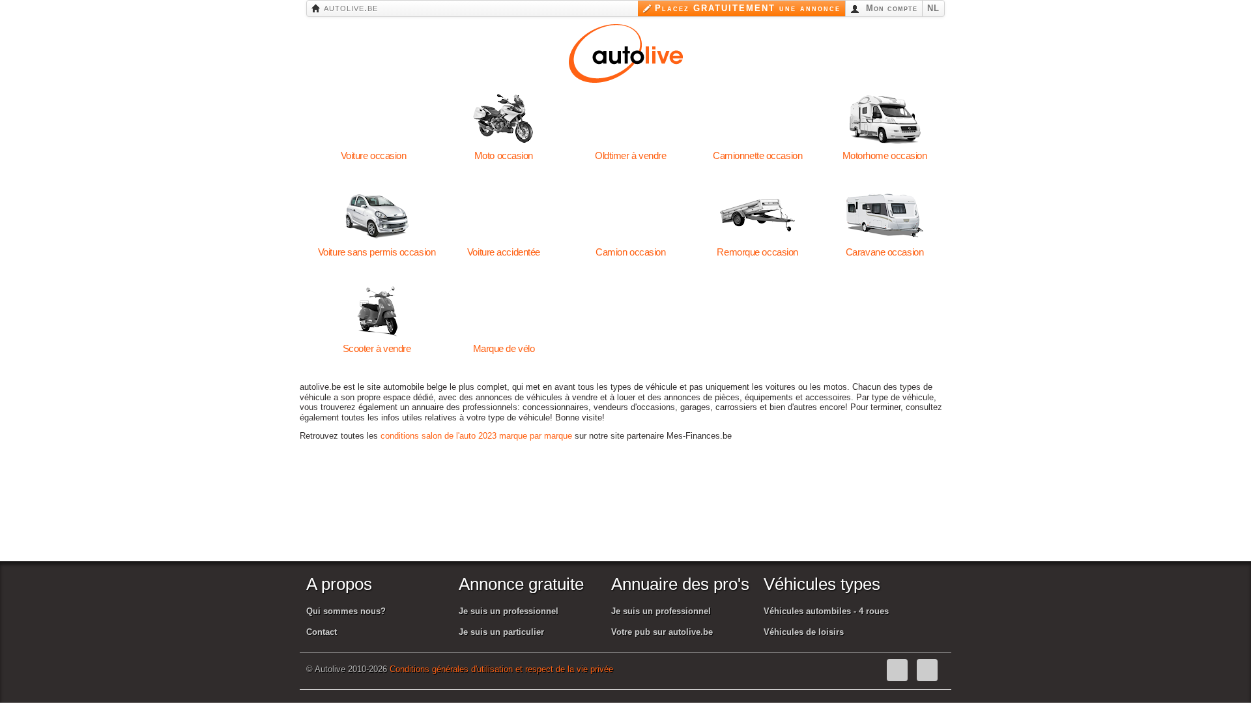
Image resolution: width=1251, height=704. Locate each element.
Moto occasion (503, 119)
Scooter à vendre (377, 312)
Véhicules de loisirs (804, 632)
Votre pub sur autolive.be (662, 632)
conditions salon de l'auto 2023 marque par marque (476, 436)
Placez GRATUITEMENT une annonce (748, 8)
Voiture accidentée (503, 215)
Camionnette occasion (757, 119)
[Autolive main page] (626, 51)
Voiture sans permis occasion (377, 215)
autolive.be (349, 7)
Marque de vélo (503, 312)
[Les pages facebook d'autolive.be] (897, 670)
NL (933, 8)
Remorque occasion (757, 215)
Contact (321, 632)
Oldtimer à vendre (630, 119)
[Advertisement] (631, 517)
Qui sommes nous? (346, 611)
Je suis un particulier (501, 632)
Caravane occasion (884, 215)
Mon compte (890, 8)
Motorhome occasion (884, 119)
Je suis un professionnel (508, 611)
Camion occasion (630, 215)
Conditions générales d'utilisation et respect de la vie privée (501, 669)
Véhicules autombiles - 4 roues (826, 611)
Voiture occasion (373, 119)
